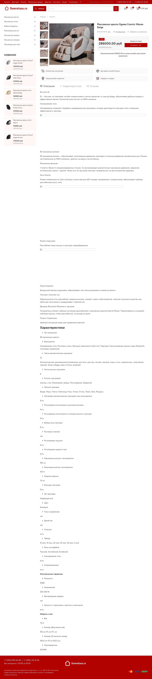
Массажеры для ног (11, 31)
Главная (43, 17)
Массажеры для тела (12, 44)
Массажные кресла (11, 17)
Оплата (23, 2)
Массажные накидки (12, 40)
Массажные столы (11, 21)
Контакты (56, 2)
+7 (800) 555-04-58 (123, 2)
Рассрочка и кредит (35, 2)
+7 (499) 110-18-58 (141, 2)
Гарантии (48, 2)
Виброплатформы (11, 26)
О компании (73, 2)
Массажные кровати (11, 35)
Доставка (15, 2)
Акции (64, 2)
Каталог (7, 2)
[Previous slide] (53, 44)
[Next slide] (44, 63)
